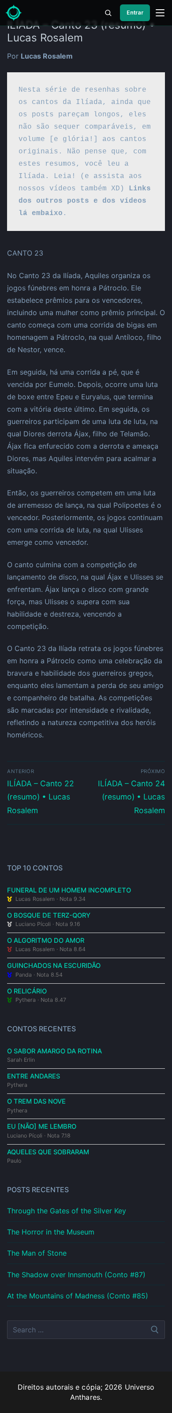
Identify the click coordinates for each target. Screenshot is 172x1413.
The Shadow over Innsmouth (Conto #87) (76, 1274)
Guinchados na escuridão (54, 966)
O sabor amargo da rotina (54, 1051)
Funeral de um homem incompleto (69, 890)
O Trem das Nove (36, 1101)
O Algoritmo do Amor (45, 940)
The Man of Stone (37, 1253)
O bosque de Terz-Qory (48, 915)
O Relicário (27, 991)
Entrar (135, 12)
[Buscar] (108, 12)
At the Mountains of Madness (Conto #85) (77, 1295)
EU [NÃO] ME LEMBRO (41, 1126)
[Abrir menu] (160, 13)
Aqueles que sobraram (48, 1152)
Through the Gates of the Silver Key (66, 1210)
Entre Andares (33, 1076)
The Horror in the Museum (50, 1231)
